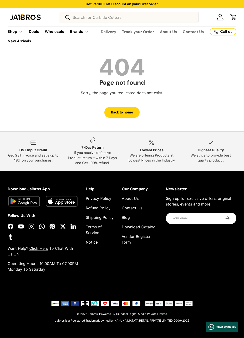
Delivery (108, 31)
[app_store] (24, 201)
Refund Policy (98, 208)
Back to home (122, 112)
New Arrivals (19, 41)
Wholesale (54, 31)
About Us (168, 31)
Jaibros (93, 314)
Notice (92, 242)
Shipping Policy (100, 217)
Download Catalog (139, 227)
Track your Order (138, 31)
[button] (233, 17)
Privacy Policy (98, 198)
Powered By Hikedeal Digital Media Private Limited (133, 314)
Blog (126, 217)
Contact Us (193, 31)
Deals (34, 31)
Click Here (38, 248)
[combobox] (129, 17)
